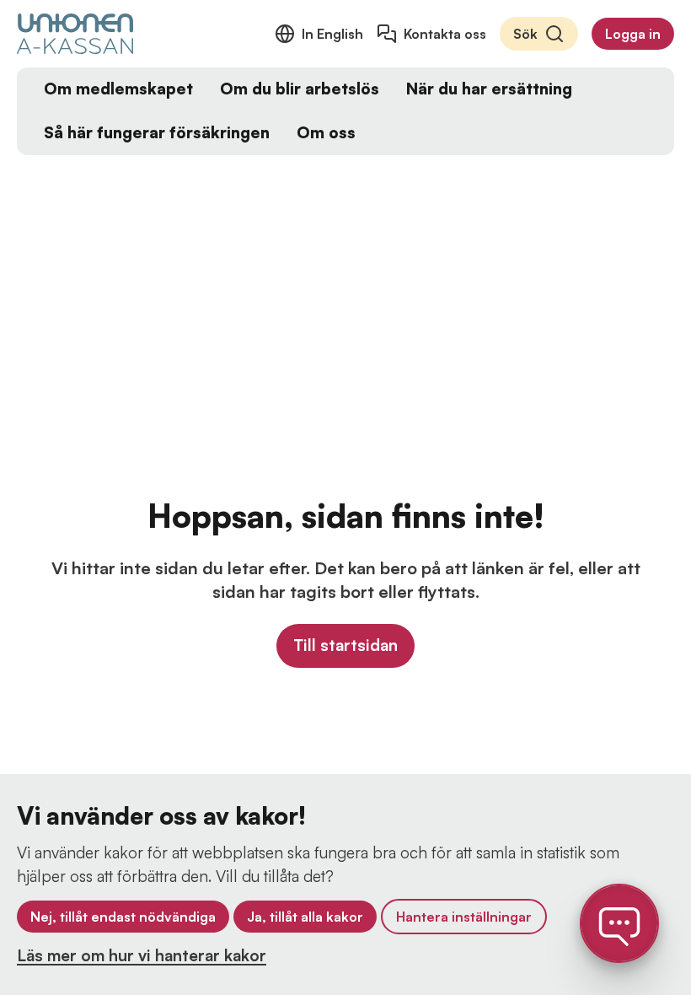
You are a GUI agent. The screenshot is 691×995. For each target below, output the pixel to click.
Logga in (633, 33)
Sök (525, 33)
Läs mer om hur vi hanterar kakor (141, 955)
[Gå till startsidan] (75, 33)
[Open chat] (619, 923)
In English (332, 33)
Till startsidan (345, 645)
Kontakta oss (445, 33)
